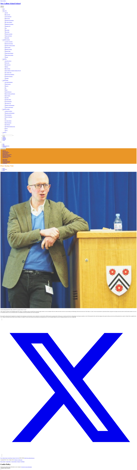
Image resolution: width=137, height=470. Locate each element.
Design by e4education (18, 459)
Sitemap (18, 461)
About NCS (5, 169)
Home (4, 168)
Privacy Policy (2, 461)
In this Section (3, 148)
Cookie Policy (8, 461)
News (4, 170)
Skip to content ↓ (3, 0)
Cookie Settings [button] (14, 461)
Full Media (22, 461)
